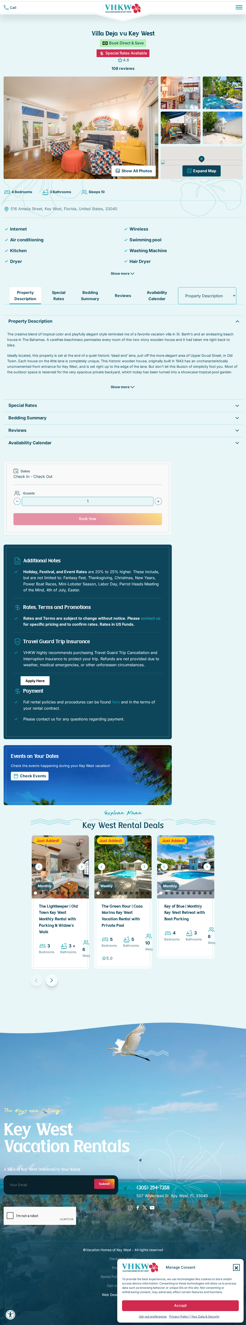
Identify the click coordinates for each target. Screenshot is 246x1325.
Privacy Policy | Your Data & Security (194, 1316)
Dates (25, 471)
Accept (180, 1305)
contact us (150, 618)
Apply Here (35, 681)
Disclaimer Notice (123, 1259)
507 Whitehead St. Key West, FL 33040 (172, 1195)
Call (13, 8)
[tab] (25, 295)
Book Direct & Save (126, 43)
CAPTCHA (11, 1202)
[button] (236, 1267)
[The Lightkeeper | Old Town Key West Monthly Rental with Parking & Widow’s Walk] (60, 866)
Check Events (33, 775)
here (116, 702)
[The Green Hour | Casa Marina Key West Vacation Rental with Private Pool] (123, 866)
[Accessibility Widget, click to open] (10, 1314)
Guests (29, 493)
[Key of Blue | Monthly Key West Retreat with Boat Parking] (185, 866)
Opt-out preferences (153, 1316)
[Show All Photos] (81, 127)
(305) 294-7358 (152, 1187)
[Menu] (239, 7)
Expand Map (204, 170)
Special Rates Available (126, 53)
